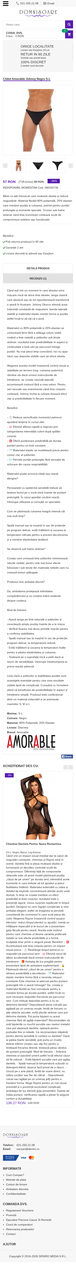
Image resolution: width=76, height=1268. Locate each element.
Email (50, 3)
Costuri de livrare (16, 1184)
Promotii (11, 1215)
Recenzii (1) (38, 278)
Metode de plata (16, 1179)
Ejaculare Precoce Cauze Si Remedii (28, 1219)
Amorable (23, 732)
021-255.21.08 (29, 3)
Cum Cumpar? (15, 1175)
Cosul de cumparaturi (19, 1224)
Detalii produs (38, 268)
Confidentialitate (16, 1193)
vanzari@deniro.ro (28, 1149)
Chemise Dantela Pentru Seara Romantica (33, 843)
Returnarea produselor (20, 1229)
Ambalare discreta (17, 1189)
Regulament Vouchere (20, 1210)
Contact (11, 1233)
